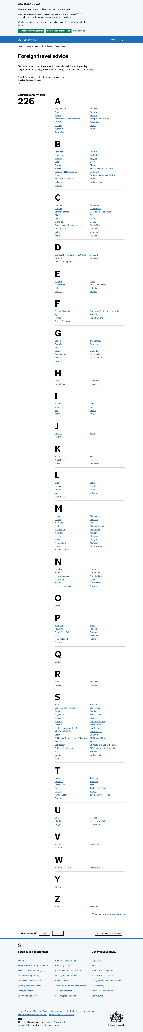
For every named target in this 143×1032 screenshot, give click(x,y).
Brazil (57, 175)
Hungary (94, 384)
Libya (92, 489)
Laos (57, 483)
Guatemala (95, 354)
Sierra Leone (95, 714)
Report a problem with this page (108, 933)
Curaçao (94, 232)
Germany (94, 344)
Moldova (94, 536)
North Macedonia (63, 586)
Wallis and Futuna (63, 867)
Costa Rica (95, 225)
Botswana (94, 172)
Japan (92, 433)
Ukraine (58, 821)
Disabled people (25, 990)
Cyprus (58, 235)
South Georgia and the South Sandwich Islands (68, 729)
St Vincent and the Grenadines (104, 748)
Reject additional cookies (58, 30)
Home (20, 46)
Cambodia (59, 205)
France (58, 318)
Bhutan (93, 165)
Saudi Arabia (96, 708)
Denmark (94, 255)
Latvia (92, 483)
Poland (93, 639)
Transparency (98, 985)
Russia (58, 685)
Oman (57, 605)
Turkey (93, 791)
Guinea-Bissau (96, 357)
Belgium (93, 158)
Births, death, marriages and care (33, 965)
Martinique (60, 529)
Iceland (58, 403)
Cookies (37, 1011)
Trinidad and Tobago (99, 788)
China (57, 218)
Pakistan (59, 625)
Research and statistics (102, 975)
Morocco (59, 546)
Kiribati (58, 460)
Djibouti (58, 258)
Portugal (59, 642)
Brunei (93, 178)
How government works (102, 990)
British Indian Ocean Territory (103, 175)
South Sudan (96, 731)
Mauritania (95, 529)
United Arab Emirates (100, 821)
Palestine (59, 629)
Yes (46, 933)
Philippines (95, 635)
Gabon (58, 341)
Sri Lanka (94, 734)
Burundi (58, 185)
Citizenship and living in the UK (32, 980)
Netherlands (96, 572)
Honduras (94, 380)
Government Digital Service (61, 1014)
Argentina (94, 122)
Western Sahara (97, 867)
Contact (70, 1011)
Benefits (21, 960)
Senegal (58, 711)
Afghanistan (60, 108)
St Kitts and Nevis (98, 738)
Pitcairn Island (61, 639)
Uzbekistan (95, 824)
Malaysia (94, 519)
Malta (57, 526)
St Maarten (60, 745)
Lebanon (59, 486)
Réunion (58, 681)
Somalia (58, 724)
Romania (94, 681)
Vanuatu (58, 844)
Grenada (94, 351)
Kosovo (93, 460)
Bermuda (59, 165)
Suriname (94, 751)
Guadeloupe (60, 354)
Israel (57, 413)
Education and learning (65, 960)
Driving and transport (27, 995)
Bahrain (93, 151)
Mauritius (59, 533)
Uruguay (58, 824)
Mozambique (96, 546)
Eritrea (58, 288)
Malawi (58, 519)
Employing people (63, 965)
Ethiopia (93, 291)
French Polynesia (62, 321)
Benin (92, 162)
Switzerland (95, 755)
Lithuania (94, 493)
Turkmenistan (61, 795)
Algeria (58, 112)
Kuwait (58, 463)
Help (20, 1011)
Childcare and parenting (29, 975)
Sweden (58, 755)
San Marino (95, 704)
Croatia (93, 228)
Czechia (93, 235)
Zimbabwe (95, 906)
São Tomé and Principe (65, 708)
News (94, 965)
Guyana (58, 361)
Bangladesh (60, 155)
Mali (92, 522)
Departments (98, 960)
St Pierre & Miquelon (64, 748)
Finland (93, 314)
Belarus (58, 158)
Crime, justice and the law (29, 985)
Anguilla (93, 115)
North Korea (95, 582)
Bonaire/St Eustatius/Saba (102, 168)
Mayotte (94, 533)
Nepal (57, 572)
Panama (93, 629)
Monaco (58, 539)
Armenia (58, 125)
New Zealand (96, 576)
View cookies (79, 31)
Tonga (57, 788)
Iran (92, 407)
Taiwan (58, 778)
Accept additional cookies (31, 30)
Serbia (93, 711)
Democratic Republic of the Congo (70, 255)
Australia (59, 128)
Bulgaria (58, 182)
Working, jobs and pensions (67, 995)
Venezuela (94, 844)
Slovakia (94, 718)
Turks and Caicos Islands (101, 795)
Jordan (58, 437)
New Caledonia (62, 576)
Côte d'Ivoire (60, 228)
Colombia (94, 218)
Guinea (58, 357)
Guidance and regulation (103, 970)
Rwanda (93, 685)
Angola (58, 115)
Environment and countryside (68, 970)
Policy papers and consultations (106, 980)
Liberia (58, 489)
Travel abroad (60, 46)
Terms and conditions (85, 1011)
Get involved (97, 995)
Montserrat (95, 543)
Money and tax (61, 980)
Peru (57, 635)
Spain (57, 734)
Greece (58, 351)
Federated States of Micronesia (104, 311)
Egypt (92, 281)
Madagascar (95, 516)
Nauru (93, 569)
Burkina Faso (96, 182)
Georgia (58, 344)
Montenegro (60, 543)
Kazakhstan (60, 456)
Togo (92, 784)
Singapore (59, 718)
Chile (92, 215)
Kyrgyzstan (95, 463)
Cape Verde (95, 208)
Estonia (93, 288)
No (60, 933)
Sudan (58, 751)
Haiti (57, 380)
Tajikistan (94, 778)
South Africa (95, 724)
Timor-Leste (60, 784)
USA (57, 817)
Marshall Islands (97, 526)
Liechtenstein (61, 493)
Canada (58, 208)
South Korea (95, 728)
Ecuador (58, 281)
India (92, 403)
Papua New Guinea (63, 632)
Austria (93, 128)
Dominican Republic (64, 261)
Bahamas (59, 151)
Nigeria (58, 582)
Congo (93, 222)
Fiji (56, 314)
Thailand (94, 781)
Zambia (58, 906)
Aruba (93, 125)
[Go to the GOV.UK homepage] (27, 40)
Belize (57, 162)
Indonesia (59, 407)
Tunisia (58, 791)
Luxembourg (60, 496)
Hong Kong (60, 384)
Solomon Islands (97, 721)
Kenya (93, 456)
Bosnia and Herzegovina (66, 172)
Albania (93, 108)
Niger (92, 579)
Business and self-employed (30, 970)
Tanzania (59, 781)
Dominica (94, 258)
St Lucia (93, 741)
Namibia (58, 569)
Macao (58, 516)
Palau (92, 625)
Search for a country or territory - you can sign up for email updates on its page (41, 78)
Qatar (57, 662)
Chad (57, 215)
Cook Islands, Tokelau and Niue (69, 225)
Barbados (94, 155)
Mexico (58, 536)
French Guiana (96, 318)
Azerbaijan (59, 132)
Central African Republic (101, 211)
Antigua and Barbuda (99, 118)
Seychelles (60, 714)
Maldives (59, 522)
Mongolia (94, 539)
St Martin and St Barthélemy (103, 745)
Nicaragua (59, 579)
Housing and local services (67, 975)
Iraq (56, 410)
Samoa (58, 704)
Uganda (93, 817)
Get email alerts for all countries (110, 914)
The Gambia (95, 341)
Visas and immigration (65, 990)
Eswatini (58, 291)
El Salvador (60, 284)
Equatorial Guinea (98, 284)
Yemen (58, 887)
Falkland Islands (62, 311)
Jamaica (58, 433)
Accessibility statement (53, 1011)
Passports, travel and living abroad (38, 46)
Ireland (93, 410)
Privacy (27, 1011)
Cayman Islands (62, 211)
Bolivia (58, 168)
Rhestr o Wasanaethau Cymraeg (32, 1014)
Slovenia (58, 721)
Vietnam (58, 847)
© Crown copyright (116, 1025)
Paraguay (94, 632)
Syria (57, 758)
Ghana (58, 347)
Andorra (93, 112)
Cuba (57, 232)
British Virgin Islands (64, 178)
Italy (92, 413)
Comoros (59, 222)
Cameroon (94, 205)
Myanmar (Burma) (63, 549)
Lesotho (93, 486)
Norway (93, 586)
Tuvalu (58, 798)
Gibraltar (94, 347)
